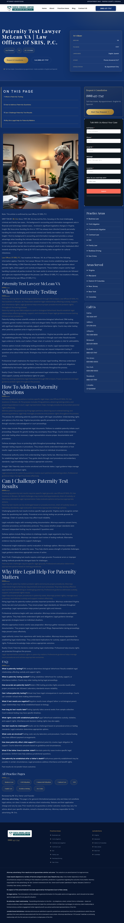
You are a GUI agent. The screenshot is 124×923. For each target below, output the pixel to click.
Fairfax (89, 313)
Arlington (90, 331)
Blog (73, 8)
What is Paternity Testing (14, 97)
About (52, 8)
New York (90, 367)
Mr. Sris (15, 219)
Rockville (90, 349)
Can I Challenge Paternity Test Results (18, 113)
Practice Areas (63, 8)
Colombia (90, 385)
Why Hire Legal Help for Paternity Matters (20, 120)
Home (44, 8)
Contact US (82, 8)
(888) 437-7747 (95, 96)
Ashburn (90, 322)
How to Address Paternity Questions (18, 105)
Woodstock (90, 376)
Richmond (90, 340)
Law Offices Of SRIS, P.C (11, 257)
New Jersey (90, 358)
